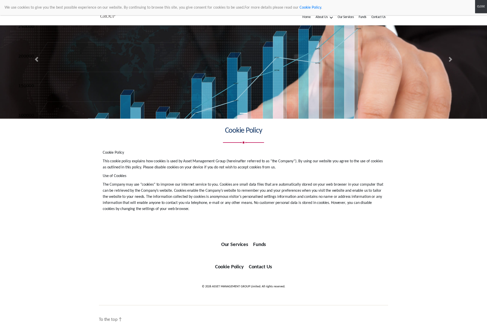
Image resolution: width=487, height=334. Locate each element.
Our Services (346, 17)
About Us (321, 17)
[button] (36, 59)
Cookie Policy (229, 267)
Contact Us (378, 17)
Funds (362, 17)
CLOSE (481, 6)
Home (306, 17)
